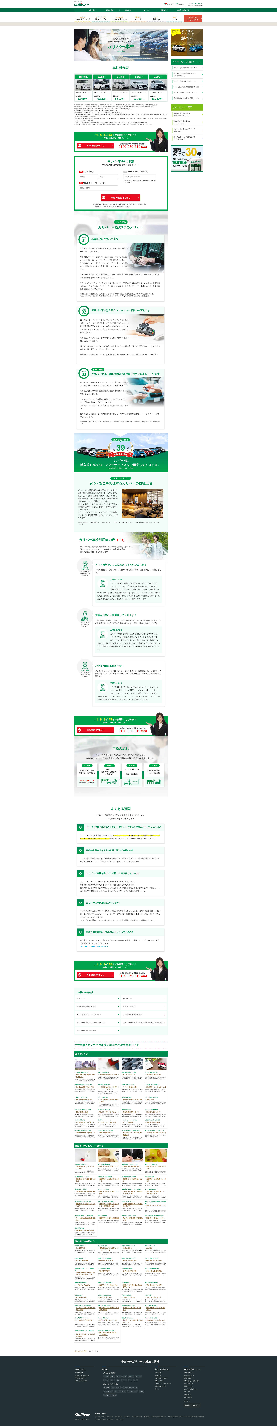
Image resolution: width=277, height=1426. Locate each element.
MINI (135, 1380)
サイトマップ (119, 1419)
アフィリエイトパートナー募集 (104, 1419)
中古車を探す (91, 10)
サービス (146, 10)
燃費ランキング (159, 1381)
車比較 (157, 1389)
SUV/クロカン (108, 1391)
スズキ (119, 1376)
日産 (124, 1376)
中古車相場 (158, 1373)
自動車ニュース (188, 1386)
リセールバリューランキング (163, 1383)
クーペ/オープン (132, 1391)
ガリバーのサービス (81, 1381)
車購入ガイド (165, 10)
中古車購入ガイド (189, 1373)
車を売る (128, 10)
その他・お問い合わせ (184, 10)
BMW (130, 1380)
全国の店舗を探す (80, 1378)
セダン (141, 1391)
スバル (112, 1380)
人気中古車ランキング (161, 1378)
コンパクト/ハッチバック (130, 1387)
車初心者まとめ (188, 1383)
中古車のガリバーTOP (80, 1351)
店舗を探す (109, 10)
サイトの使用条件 (137, 1417)
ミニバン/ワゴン (116, 1387)
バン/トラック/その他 (110, 1395)
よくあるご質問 (99, 1417)
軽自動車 (106, 1387)
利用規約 (146, 1417)
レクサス (138, 1376)
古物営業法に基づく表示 (175, 1417)
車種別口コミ (187, 1394)
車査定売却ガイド (189, 1375)
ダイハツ (131, 1376)
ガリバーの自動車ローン (191, 1389)
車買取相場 (158, 1375)
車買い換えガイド (189, 1378)
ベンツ (124, 1380)
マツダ (106, 1380)
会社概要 (126, 1417)
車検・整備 (187, 1391)
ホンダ (112, 1376)
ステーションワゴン (120, 1391)
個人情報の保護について (158, 1417)
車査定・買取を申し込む (82, 1375)
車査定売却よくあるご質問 (191, 1381)
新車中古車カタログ (160, 1386)
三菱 (118, 1380)
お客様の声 (109, 1417)
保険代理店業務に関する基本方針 (194, 1417)
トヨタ (106, 1376)
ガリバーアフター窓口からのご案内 (94, 946)
